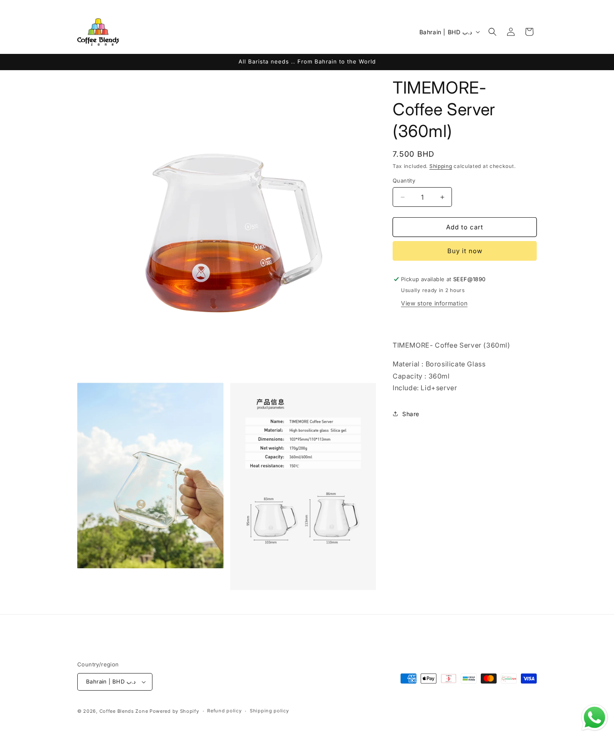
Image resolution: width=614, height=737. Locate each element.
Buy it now (464, 251)
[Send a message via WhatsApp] (594, 717)
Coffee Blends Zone (123, 711)
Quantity (404, 180)
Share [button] (410, 413)
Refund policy (224, 711)
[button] (492, 32)
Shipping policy (269, 711)
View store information (434, 303)
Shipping (440, 166)
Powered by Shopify (174, 711)
